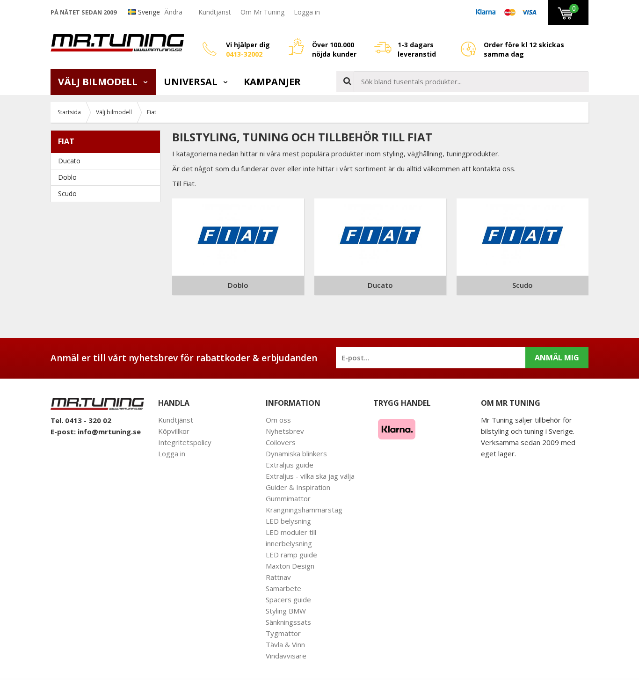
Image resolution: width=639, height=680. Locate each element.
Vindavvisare (286, 655)
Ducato (69, 160)
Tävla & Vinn (285, 644)
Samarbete (283, 588)
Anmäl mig (557, 357)
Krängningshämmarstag (304, 509)
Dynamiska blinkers (296, 453)
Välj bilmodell (99, 81)
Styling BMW (286, 610)
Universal (192, 81)
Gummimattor (288, 498)
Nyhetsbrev (285, 431)
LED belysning (288, 521)
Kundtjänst (214, 11)
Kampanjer (272, 81)
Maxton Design (290, 565)
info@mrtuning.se (109, 431)
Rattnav (278, 577)
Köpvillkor (173, 431)
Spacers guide (288, 599)
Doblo (67, 177)
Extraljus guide (289, 464)
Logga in (307, 11)
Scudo (67, 193)
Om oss (278, 419)
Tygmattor (283, 633)
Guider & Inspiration (298, 487)
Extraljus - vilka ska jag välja (310, 476)
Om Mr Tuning (262, 11)
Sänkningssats (288, 622)
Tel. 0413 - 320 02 (81, 420)
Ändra (173, 11)
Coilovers (281, 442)
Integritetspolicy (184, 442)
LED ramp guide (291, 554)
